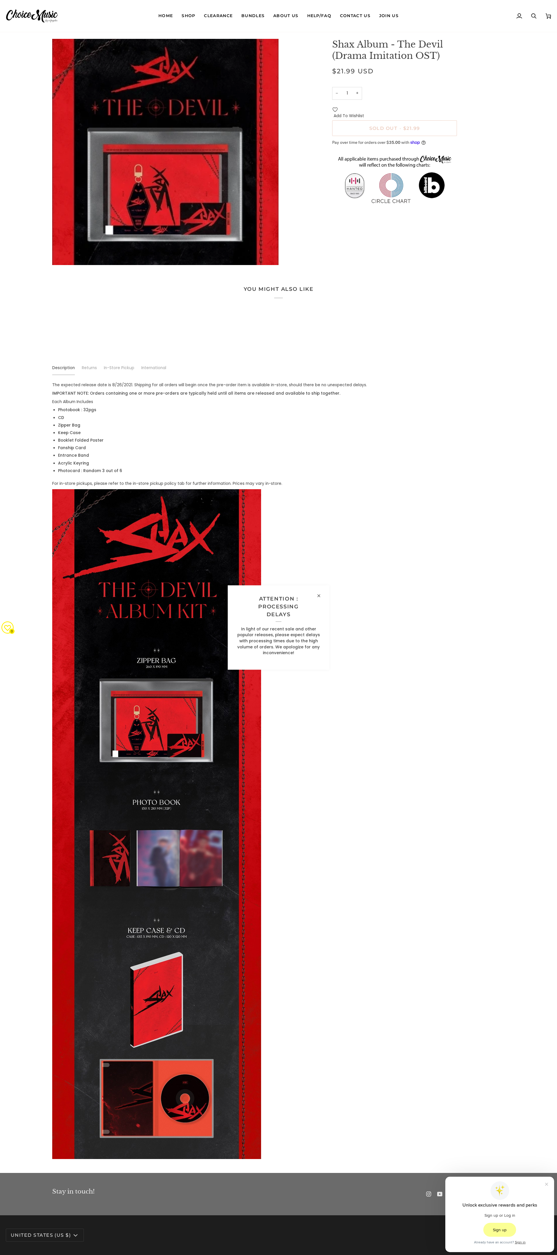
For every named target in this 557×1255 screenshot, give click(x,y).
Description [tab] (63, 368)
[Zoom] (63, 254)
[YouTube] (439, 1194)
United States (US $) (41, 1235)
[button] (188, 16)
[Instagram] (428, 1194)
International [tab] (153, 368)
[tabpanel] (278, 770)
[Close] (321, 595)
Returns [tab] (89, 368)
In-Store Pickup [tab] (119, 368)
